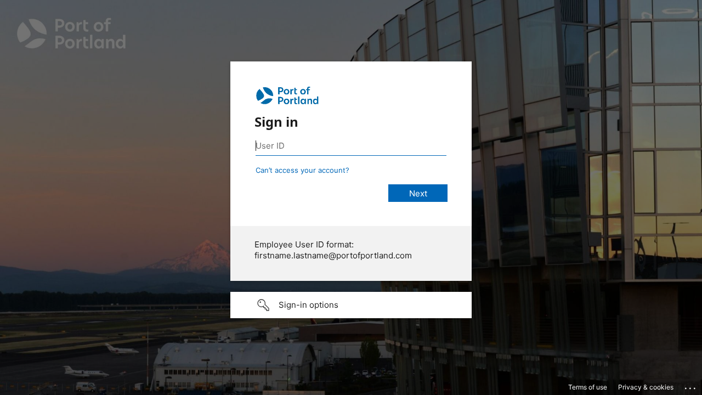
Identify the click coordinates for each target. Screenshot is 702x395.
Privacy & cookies (645, 387)
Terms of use (587, 387)
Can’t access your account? (302, 170)
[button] (351, 305)
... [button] (691, 385)
